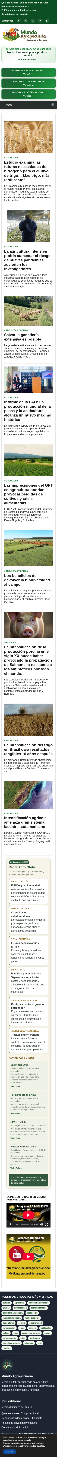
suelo (21, 1328)
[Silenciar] (41, 1224)
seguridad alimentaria (13, 1313)
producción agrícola (31, 1333)
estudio (21, 1323)
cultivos (6, 1303)
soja (40, 1343)
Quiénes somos (9, 2)
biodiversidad (35, 1323)
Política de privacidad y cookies (18, 10)
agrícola (32, 1328)
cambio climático (38, 1308)
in (40, 21)
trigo (23, 1338)
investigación (9, 1328)
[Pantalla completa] (46, 1224)
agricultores (8, 1323)
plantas (6, 1308)
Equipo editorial (28, 2)
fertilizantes (46, 1328)
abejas (47, 1333)
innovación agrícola (12, 1318)
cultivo (6, 1333)
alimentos (29, 1343)
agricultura (19, 1303)
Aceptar (9, 1452)
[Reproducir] (10, 1224)
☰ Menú (7, 105)
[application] (28, 1215)
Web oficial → (16, 1086)
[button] (28, 72)
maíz (15, 1333)
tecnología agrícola (11, 1343)
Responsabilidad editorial (15, 6)
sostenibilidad (20, 1308)
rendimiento (34, 1338)
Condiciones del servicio (14, 14)
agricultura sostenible (38, 1303)
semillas (7, 1348)
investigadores (9, 1338)
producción (32, 1313)
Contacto (43, 2)
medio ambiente (32, 1318)
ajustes (40, 1446)
